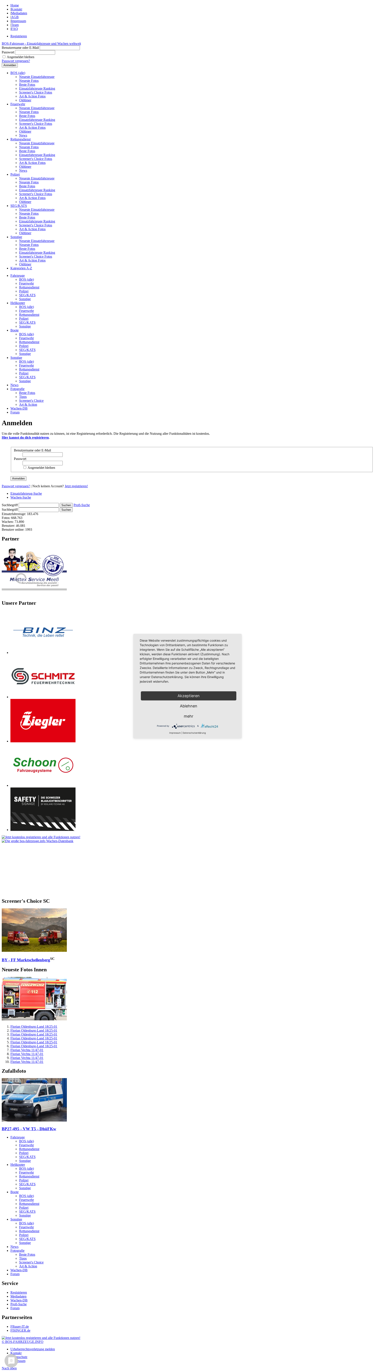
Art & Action (28, 404)
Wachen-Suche (20, 497)
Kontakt (16, 9)
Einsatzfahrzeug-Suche (26, 493)
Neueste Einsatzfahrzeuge (36, 77)
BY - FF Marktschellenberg (26, 960)
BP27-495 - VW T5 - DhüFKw (29, 1129)
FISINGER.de (20, 1330)
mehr (188, 716)
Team (15, 25)
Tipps (23, 397)
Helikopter (17, 303)
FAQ (14, 29)
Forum (15, 412)
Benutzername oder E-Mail (20, 47)
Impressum (18, 21)
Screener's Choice (31, 400)
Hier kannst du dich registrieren (25, 437)
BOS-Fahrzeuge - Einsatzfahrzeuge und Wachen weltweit (41, 43)
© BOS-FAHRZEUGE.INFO (22, 1342)
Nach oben (9, 1368)
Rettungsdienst (20, 139)
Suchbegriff (10, 505)
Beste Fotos (27, 84)
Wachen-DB (19, 408)
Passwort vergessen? (16, 61)
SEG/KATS (18, 206)
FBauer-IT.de (19, 1326)
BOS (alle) (17, 73)
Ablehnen (188, 706)
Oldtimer (25, 100)
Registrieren (18, 36)
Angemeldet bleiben (20, 57)
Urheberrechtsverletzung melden (32, 1349)
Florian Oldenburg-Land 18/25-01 (33, 1026)
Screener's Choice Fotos (35, 92)
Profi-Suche (82, 505)
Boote (14, 330)
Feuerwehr (17, 104)
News (23, 135)
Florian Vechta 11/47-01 (26, 1050)
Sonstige (16, 237)
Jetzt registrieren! (76, 486)
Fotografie (17, 389)
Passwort (8, 52)
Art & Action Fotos (32, 96)
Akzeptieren (189, 695)
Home (14, 5)
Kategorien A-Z (21, 268)
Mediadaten (19, 13)
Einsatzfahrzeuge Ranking (37, 88)
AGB (15, 17)
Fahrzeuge (17, 275)
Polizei (15, 174)
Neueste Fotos (29, 80)
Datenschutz (18, 1357)
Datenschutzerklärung (194, 732)
